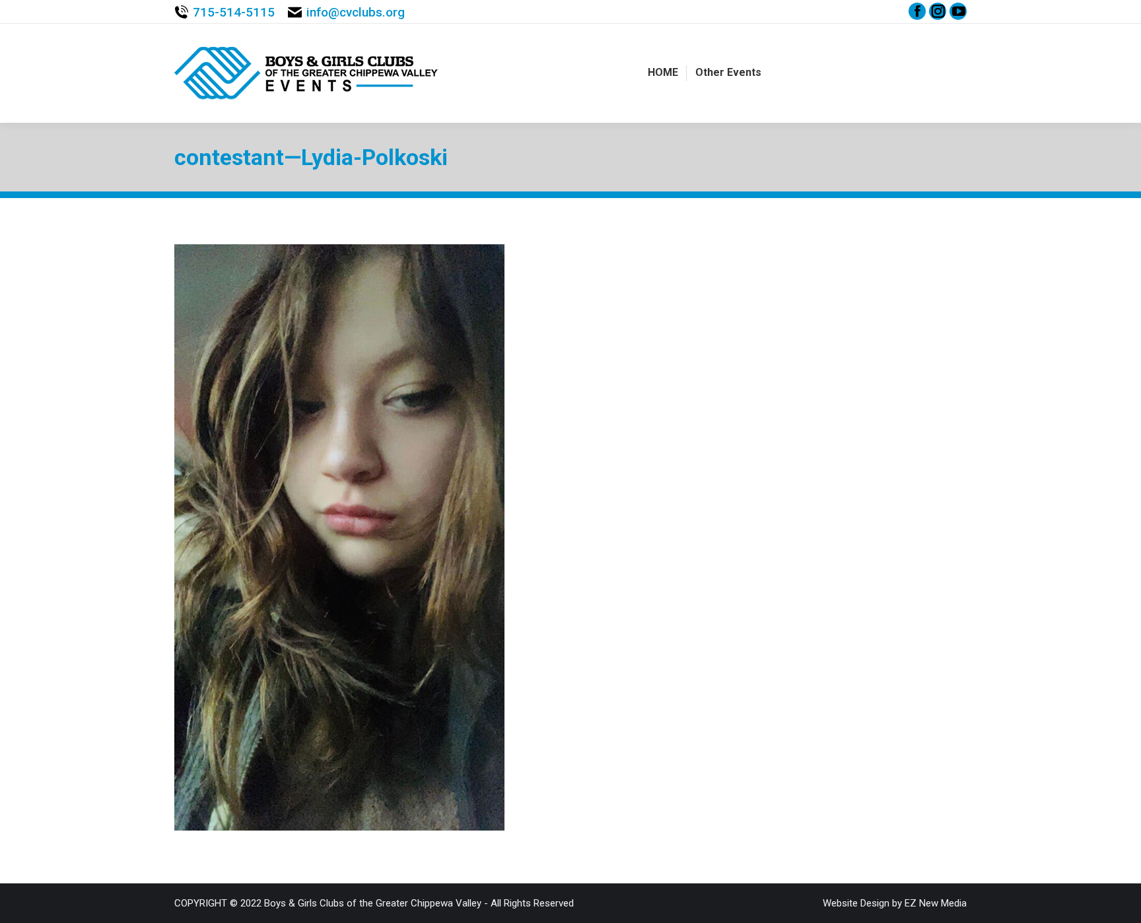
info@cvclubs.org (355, 12)
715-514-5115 (234, 12)
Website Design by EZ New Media (895, 903)
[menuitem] (663, 72)
